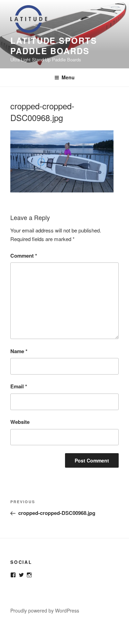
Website (20, 422)
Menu (68, 77)
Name (19, 351)
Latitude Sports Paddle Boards (53, 45)
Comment (23, 255)
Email (18, 386)
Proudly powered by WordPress (44, 610)
